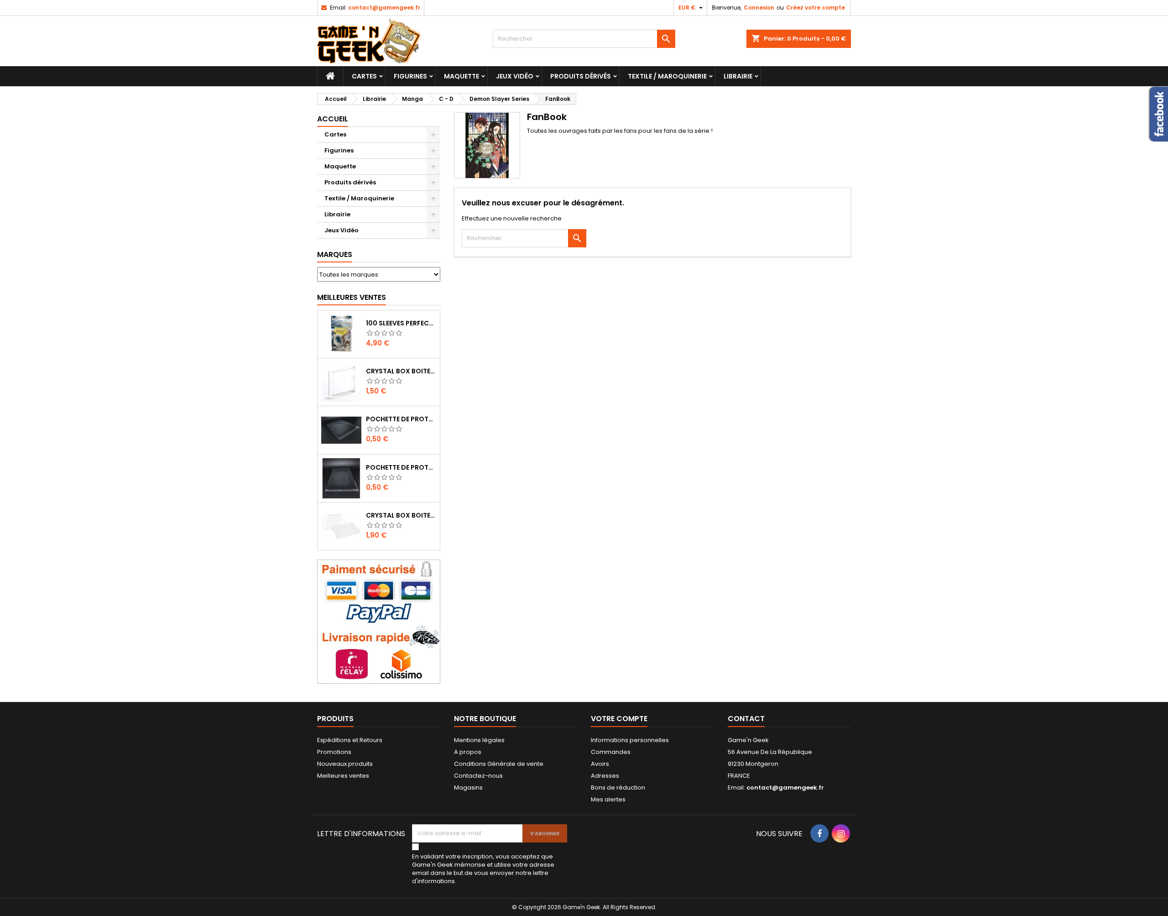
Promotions (334, 752)
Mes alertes (608, 799)
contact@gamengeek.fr (384, 7)
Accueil (332, 119)
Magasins (468, 787)
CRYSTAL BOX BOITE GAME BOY (401, 371)
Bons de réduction (618, 787)
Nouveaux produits (345, 763)
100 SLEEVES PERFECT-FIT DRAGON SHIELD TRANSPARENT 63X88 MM (401, 323)
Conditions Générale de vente (498, 763)
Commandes (611, 752)
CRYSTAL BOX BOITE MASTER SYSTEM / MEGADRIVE (401, 515)
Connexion (759, 7)
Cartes (364, 76)
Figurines (410, 76)
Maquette (461, 76)
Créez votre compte (815, 7)
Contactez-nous (478, 775)
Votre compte (619, 718)
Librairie (738, 76)
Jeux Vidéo (514, 76)
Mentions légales (479, 740)
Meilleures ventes (343, 775)
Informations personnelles (630, 740)
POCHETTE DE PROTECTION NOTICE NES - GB (401, 419)
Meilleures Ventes (351, 297)
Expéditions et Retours (349, 740)
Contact (746, 718)
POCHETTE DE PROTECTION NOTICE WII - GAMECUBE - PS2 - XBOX (401, 467)
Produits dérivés (580, 76)
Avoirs (600, 763)
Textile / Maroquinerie (667, 76)
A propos (467, 752)
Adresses (605, 775)
